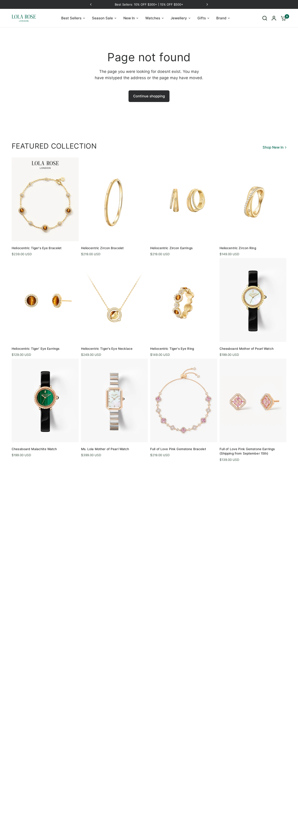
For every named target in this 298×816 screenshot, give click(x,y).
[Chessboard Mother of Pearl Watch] (253, 300)
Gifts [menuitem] (201, 18)
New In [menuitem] (129, 18)
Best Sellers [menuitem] (71, 18)
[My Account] (273, 18)
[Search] (264, 18)
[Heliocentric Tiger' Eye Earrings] (45, 300)
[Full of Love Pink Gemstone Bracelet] (183, 400)
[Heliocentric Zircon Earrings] (183, 199)
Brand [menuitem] (221, 18)
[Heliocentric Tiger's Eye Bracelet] (45, 199)
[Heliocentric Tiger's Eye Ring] (183, 300)
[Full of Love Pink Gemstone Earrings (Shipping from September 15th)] (253, 400)
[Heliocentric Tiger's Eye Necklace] (114, 300)
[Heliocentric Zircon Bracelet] (114, 199)
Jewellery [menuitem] (179, 18)
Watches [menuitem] (152, 18)
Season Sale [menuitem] (102, 18)
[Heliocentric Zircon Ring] (253, 199)
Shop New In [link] (273, 147)
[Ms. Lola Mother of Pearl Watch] (114, 400)
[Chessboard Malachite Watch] (45, 400)
